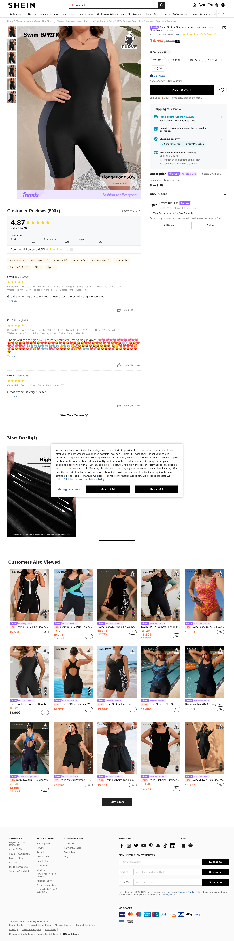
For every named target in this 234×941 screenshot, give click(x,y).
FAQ (66, 856)
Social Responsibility (19, 854)
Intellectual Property (31, 929)
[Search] (161, 5)
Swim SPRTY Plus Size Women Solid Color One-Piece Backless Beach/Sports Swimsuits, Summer (73, 704)
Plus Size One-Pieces (95, 21)
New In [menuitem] (32, 13)
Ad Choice (50, 929)
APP (183, 839)
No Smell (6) (79, 260)
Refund (40, 852)
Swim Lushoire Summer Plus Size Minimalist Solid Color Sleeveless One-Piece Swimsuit (161, 779)
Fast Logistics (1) (39, 260)
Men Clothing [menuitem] (135, 13)
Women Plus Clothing (44, 21)
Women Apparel (23, 21)
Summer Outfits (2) (19, 267)
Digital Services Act (18, 867)
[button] (216, 5)
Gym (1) (51, 267)
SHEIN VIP (42, 870)
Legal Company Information (17, 843)
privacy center (169, 894)
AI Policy (13, 929)
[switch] (70, 249)
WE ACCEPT (125, 908)
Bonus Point (70, 852)
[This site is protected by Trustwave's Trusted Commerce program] (121, 921)
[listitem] (29, 604)
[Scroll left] (219, 13)
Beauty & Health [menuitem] (201, 13)
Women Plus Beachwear (69, 21)
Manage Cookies (63, 925)
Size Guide (42, 865)
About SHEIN (15, 849)
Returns (40, 848)
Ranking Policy (44, 881)
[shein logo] (21, 5)
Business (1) (121, 260)
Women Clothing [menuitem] (48, 13)
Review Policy (17, 228)
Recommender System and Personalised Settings (33, 934)
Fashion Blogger (17, 858)
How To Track (43, 861)
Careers (13, 862)
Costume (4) (60, 260)
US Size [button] (162, 51)
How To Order (43, 856)
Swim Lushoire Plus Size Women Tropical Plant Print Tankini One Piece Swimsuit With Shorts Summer (117, 626)
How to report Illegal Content (46, 875)
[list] (148, 845)
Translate (12, 301)
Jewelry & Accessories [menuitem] (176, 13)
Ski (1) (38, 267)
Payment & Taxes (72, 848)
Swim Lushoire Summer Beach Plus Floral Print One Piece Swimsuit (29, 704)
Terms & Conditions (85, 925)
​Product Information (46, 885)
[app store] (183, 847)
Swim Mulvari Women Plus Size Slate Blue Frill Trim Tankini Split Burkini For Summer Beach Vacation (73, 779)
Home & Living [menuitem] (85, 13)
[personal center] (195, 5)
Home (10, 21)
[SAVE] (222, 90)
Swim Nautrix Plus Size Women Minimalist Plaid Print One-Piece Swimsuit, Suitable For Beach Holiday (161, 704)
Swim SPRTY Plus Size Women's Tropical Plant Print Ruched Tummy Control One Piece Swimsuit (117, 704)
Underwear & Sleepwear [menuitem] (110, 13)
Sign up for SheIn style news (137, 855)
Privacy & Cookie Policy (190, 892)
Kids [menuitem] (148, 13)
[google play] (190, 847)
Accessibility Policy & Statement (47, 890)
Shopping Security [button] (170, 139)
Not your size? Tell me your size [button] (166, 81)
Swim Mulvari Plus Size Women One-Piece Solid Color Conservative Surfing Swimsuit (205, 779)
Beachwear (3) (17, 260)
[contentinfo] (174, 914)
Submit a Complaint (19, 871)
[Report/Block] (138, 310)
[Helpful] (119, 310)
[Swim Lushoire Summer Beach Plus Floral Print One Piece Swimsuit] (29, 672)
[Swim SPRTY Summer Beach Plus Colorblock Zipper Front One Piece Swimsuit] (160, 595)
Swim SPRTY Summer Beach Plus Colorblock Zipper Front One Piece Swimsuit (160, 626)
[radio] (158, 60)
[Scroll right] (223, 13)
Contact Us (69, 843)
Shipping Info (43, 843)
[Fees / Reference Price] (165, 41)
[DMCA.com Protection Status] (130, 921)
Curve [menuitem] (157, 13)
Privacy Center (16, 925)
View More (117, 801)
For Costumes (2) (100, 260)
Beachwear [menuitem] (67, 13)
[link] (202, 5)
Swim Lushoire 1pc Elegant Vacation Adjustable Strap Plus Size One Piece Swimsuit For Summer (117, 779)
